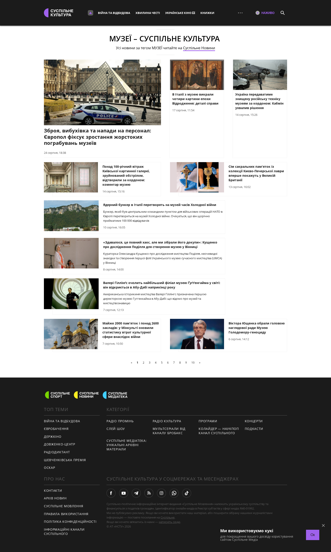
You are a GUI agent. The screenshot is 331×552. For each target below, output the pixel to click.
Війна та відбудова (114, 13)
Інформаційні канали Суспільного (64, 531)
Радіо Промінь (120, 421)
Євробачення (56, 429)
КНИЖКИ (207, 13)
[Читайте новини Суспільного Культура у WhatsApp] (174, 493)
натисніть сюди (169, 522)
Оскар (49, 467)
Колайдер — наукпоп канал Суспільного (219, 431)
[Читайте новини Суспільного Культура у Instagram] (161, 493)
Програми (208, 421)
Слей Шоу (116, 429)
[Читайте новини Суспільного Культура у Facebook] (111, 493)
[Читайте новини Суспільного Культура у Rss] (148, 493)
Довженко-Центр (59, 444)
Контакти (53, 490)
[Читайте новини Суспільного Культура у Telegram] (136, 493)
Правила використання (66, 514)
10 (193, 362)
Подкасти (254, 429)
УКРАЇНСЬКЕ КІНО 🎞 (180, 13)
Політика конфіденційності (70, 521)
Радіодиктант (57, 452)
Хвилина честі (148, 13)
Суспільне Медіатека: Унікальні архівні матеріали (127, 444)
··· (240, 13)
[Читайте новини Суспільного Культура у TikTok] (186, 493)
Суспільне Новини (199, 47)
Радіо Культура (167, 421)
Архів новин (55, 498)
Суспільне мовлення (63, 506)
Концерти (254, 421)
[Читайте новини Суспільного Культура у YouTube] (123, 493)
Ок (313, 535)
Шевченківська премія (65, 460)
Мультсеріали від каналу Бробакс (169, 431)
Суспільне (168, 517)
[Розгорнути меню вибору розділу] (90, 13)
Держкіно (52, 436)
